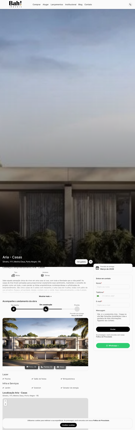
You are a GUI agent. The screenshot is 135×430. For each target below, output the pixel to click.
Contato (88, 4)
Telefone (100, 292)
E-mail (99, 301)
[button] (45, 342)
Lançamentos (57, 4)
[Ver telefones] (130, 4)
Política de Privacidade (104, 337)
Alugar (46, 4)
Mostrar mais (44, 296)
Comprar (37, 4)
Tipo (15, 272)
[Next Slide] (85, 344)
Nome (99, 283)
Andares (45, 272)
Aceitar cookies (68, 425)
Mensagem (100, 310)
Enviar (112, 329)
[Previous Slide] (5, 344)
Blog (80, 4)
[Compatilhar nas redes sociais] (91, 262)
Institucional (70, 4)
